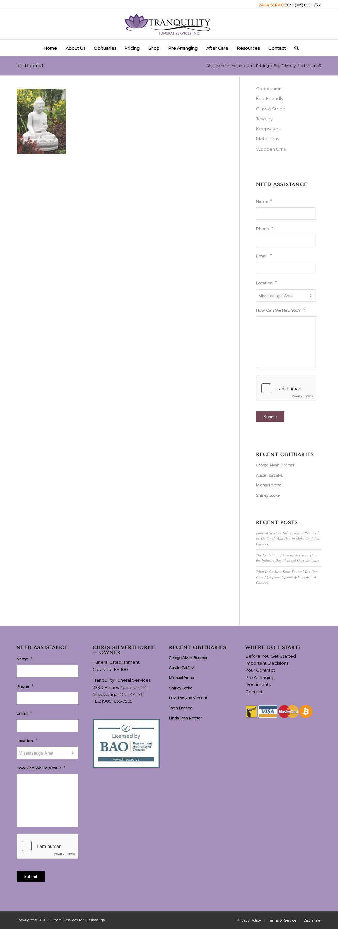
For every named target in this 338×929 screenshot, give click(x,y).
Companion (269, 88)
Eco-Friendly (269, 98)
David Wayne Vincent (188, 698)
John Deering (181, 708)
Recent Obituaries (285, 454)
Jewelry (264, 118)
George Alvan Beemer (275, 465)
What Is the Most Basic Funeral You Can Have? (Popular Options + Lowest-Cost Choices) (287, 577)
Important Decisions (266, 663)
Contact (254, 691)
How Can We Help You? (280, 310)
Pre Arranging (260, 677)
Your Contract (260, 670)
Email (264, 255)
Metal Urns (267, 138)
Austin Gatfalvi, (269, 475)
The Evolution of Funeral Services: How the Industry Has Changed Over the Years (287, 558)
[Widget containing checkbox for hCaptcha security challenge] (286, 388)
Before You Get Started (270, 656)
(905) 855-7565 (117, 701)
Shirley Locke (268, 495)
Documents (258, 684)
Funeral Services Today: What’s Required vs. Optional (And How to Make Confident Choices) (288, 538)
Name (264, 201)
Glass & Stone (270, 108)
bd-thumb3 (30, 65)
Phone (264, 228)
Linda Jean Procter (185, 718)
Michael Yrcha (268, 485)
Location (266, 282)
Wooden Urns (271, 149)
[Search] (294, 48)
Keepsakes (268, 128)
